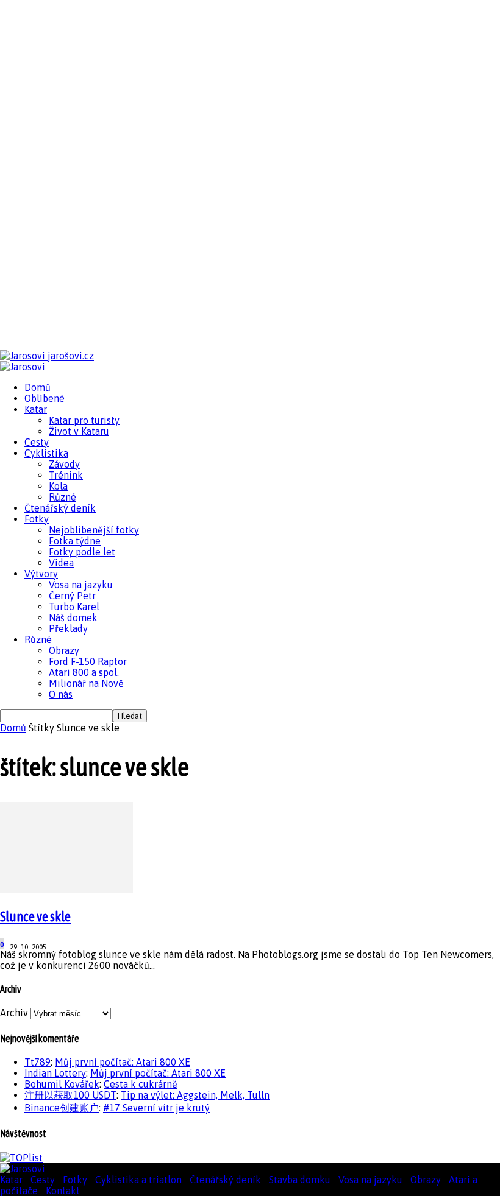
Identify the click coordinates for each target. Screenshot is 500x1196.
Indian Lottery (55, 1073)
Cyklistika (46, 453)
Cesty (36, 442)
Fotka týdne (75, 540)
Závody (64, 464)
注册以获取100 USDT (70, 1094)
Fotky (36, 518)
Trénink (66, 475)
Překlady (68, 628)
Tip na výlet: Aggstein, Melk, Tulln (195, 1094)
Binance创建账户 (61, 1107)
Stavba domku (299, 1179)
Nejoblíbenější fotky (94, 529)
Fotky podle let (82, 551)
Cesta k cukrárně (140, 1083)
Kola (58, 485)
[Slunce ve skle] (66, 889)
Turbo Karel (74, 606)
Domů (37, 387)
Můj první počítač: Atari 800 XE (122, 1062)
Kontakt (63, 1190)
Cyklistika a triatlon (138, 1179)
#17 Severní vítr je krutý (156, 1107)
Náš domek (73, 617)
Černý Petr (72, 595)
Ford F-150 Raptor (88, 661)
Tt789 (37, 1062)
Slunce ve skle (35, 916)
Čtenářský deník (60, 507)
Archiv (14, 1012)
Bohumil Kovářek (61, 1083)
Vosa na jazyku (81, 584)
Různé (62, 496)
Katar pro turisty (84, 420)
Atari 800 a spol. (84, 672)
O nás (61, 694)
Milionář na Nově (86, 683)
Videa (61, 562)
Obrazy (64, 650)
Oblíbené (44, 398)
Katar (35, 409)
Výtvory (41, 573)
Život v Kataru (79, 431)
